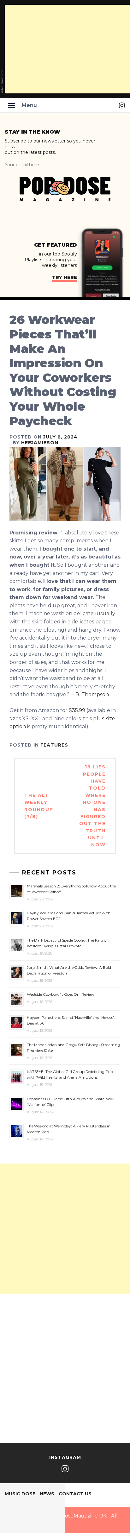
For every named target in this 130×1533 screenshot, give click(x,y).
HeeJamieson (39, 442)
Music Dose (20, 1494)
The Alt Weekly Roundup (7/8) (38, 805)
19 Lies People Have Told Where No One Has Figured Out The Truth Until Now (92, 806)
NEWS (47, 1494)
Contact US (75, 1494)
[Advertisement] (65, 1229)
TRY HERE (64, 277)
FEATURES (54, 745)
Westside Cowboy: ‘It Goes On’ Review (60, 994)
